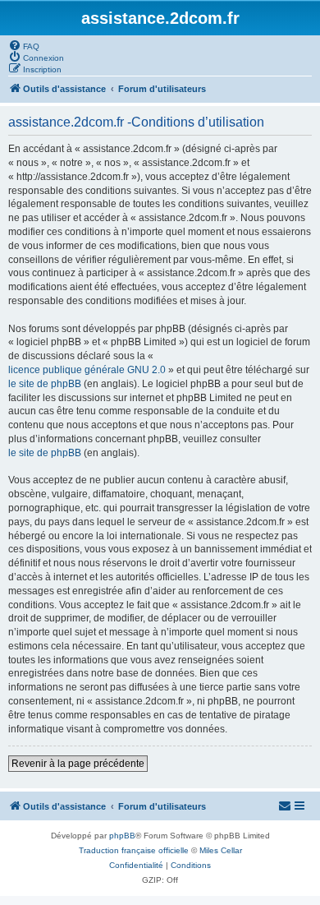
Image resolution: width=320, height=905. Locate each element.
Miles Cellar (220, 850)
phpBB (122, 835)
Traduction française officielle (134, 850)
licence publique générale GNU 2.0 (87, 370)
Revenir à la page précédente (77, 763)
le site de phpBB (44, 384)
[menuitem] (23, 45)
